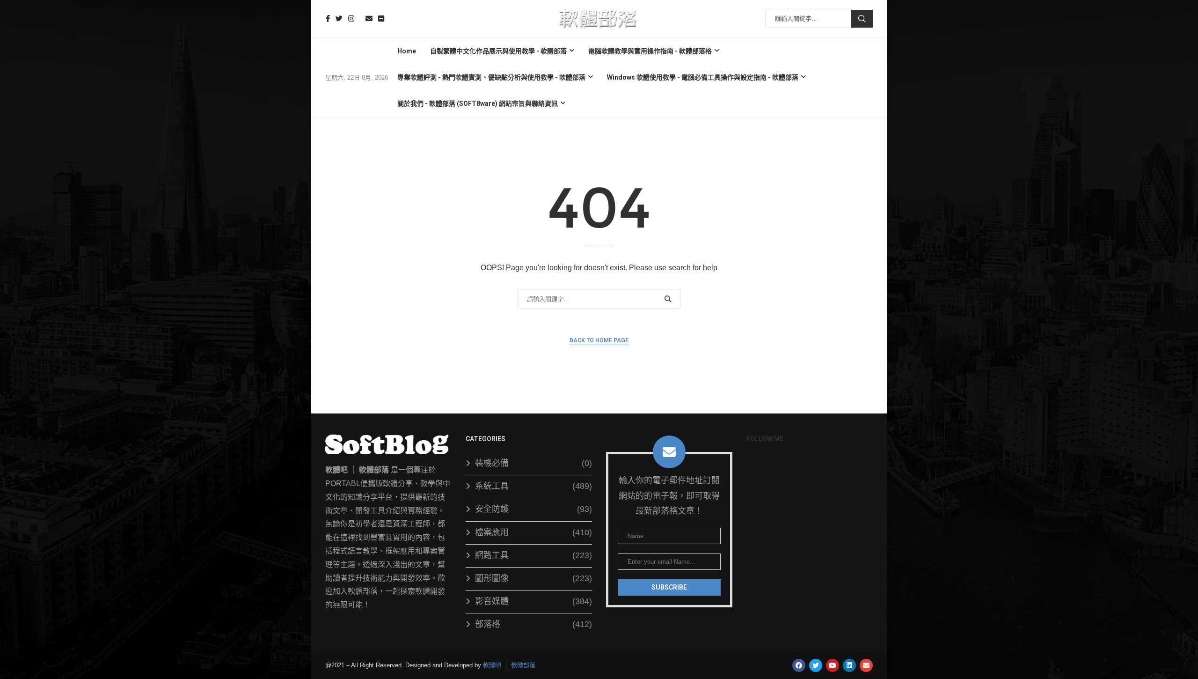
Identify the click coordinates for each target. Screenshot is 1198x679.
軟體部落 (523, 665)
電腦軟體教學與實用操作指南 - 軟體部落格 (650, 51)
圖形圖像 (533, 578)
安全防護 (533, 509)
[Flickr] (381, 18)
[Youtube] (359, 18)
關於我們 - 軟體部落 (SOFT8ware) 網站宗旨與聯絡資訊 (477, 103)
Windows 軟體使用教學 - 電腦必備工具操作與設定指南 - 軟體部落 (702, 77)
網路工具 (533, 555)
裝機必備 (533, 463)
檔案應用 (533, 532)
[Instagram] (351, 18)
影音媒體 (533, 601)
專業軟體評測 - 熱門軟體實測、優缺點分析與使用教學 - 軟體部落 (491, 77)
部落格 (533, 624)
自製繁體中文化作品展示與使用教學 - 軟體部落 (498, 51)
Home (406, 51)
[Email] (369, 18)
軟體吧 (492, 665)
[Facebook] (327, 18)
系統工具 (533, 486)
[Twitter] (339, 18)
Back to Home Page (599, 340)
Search (862, 19)
